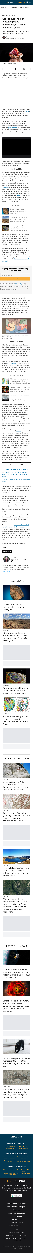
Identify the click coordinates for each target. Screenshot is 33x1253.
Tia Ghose (11, 37)
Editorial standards (16, 1232)
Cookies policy (16, 1219)
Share (6, 69)
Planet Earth (5, 15)
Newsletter (27, 69)
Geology (13, 15)
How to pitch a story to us (16, 1235)
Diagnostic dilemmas (9, 1148)
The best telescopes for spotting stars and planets (10, 1174)
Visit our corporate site (19, 1190)
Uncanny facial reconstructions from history (23, 1160)
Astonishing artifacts (23, 1148)
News (22, 38)
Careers (16, 1229)
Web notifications (16, 1226)
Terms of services (19, 283)
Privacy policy (16, 1216)
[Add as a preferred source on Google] (16, 1195)
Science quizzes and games (9, 1169)
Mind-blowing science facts (23, 1173)
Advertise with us (16, 1222)
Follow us (19, 69)
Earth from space (23, 1146)
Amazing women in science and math (23, 1157)
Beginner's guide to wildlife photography (23, 1170)
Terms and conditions (16, 1213)
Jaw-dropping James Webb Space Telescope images (9, 1157)
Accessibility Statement (16, 1203)
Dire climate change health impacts (20, 7)
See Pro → (21, 2)
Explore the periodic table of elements (9, 1160)
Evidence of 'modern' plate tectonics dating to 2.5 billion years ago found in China (14, 474)
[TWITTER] (12, 561)
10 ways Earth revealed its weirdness (16, 469)
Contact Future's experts (16, 1207)
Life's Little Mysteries (10, 1146)
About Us (16, 1210)
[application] (16, 147)
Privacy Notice (20, 284)
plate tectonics (7, 551)
